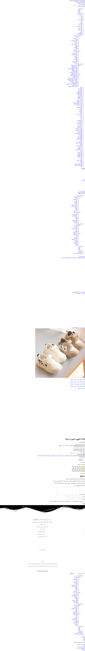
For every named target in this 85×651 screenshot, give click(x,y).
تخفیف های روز (82, 256)
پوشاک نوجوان (80, 63)
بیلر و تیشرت (80, 29)
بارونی (81, 15)
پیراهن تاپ (80, 89)
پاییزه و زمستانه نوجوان (75, 74)
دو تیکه (81, 115)
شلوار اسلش (80, 131)
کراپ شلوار (80, 152)
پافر (82, 31)
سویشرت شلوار (79, 129)
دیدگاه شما (82, 494)
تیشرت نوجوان (74, 69)
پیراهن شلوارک (79, 93)
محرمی (81, 159)
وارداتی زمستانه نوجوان (73, 86)
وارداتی (76, 245)
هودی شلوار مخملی (79, 163)
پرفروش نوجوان (74, 67)
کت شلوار (80, 147)
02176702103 (41, 519)
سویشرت (76, 56)
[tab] (81, 458)
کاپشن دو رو (80, 145)
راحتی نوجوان (75, 71)
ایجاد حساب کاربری (81, 644)
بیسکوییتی (80, 24)
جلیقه (81, 106)
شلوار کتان (80, 134)
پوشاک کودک (80, 34)
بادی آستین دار (80, 13)
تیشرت (76, 39)
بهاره (82, 20)
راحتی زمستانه (74, 239)
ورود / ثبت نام (80, 634)
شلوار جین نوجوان (79, 133)
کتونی (81, 151)
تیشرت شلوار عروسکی (78, 102)
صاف (81, 451)
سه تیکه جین (80, 126)
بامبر (82, 16)
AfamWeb (38, 570)
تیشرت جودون (80, 100)
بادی (77, 36)
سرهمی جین (80, 123)
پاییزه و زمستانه (76, 51)
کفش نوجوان (80, 154)
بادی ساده (80, 14)
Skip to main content (81, 0)
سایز (84, 451)
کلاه (79, 12)
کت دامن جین (80, 146)
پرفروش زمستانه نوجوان (72, 79)
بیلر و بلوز (81, 28)
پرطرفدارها (80, 33)
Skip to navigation (73, 0)
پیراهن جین (80, 91)
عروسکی (81, 141)
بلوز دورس (80, 19)
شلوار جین (80, 132)
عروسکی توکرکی (79, 142)
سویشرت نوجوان (74, 81)
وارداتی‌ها (76, 49)
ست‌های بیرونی (74, 43)
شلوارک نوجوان (79, 139)
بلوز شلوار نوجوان (74, 75)
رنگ (84, 449)
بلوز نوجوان (75, 76)
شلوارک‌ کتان (80, 138)
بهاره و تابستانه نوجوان (75, 65)
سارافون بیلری (79, 122)
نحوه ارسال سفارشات (41, 534)
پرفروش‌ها (75, 38)
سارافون (81, 121)
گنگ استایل (75, 232)
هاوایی (81, 161)
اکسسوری (80, 8)
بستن (84, 637)
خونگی (81, 112)
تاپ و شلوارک (80, 98)
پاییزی (81, 32)
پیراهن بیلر (80, 88)
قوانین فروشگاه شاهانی (41, 531)
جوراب (81, 109)
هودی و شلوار (75, 61)
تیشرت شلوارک (74, 40)
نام (84, 496)
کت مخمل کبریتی (79, 149)
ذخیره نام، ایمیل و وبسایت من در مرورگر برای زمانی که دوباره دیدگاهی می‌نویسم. (67, 501)
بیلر (82, 25)
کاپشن (81, 143)
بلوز (82, 18)
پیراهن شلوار (80, 92)
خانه (84, 257)
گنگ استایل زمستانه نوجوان (72, 83)
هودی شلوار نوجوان (79, 165)
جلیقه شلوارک (80, 107)
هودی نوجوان (75, 85)
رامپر (81, 118)
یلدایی (81, 166)
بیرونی (81, 22)
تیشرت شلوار (80, 101)
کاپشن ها (76, 59)
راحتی (76, 42)
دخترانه (81, 113)
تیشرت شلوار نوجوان (78, 103)
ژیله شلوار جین (79, 120)
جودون (81, 108)
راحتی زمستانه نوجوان (73, 80)
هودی (81, 162)
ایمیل (83, 498)
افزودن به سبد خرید (81, 454)
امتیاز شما (82, 485)
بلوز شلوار (75, 234)
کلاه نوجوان (80, 156)
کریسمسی (80, 153)
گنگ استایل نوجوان (74, 72)
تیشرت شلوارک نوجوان (73, 68)
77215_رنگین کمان (81, 327)
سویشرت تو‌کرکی (79, 128)
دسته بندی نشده (79, 114)
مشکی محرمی (79, 160)
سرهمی (76, 45)
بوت (82, 21)
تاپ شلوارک (80, 96)
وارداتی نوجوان (74, 73)
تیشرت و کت (80, 105)
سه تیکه (81, 125)
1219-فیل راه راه (81, 292)
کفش (79, 11)
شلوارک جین (80, 136)
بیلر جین (81, 27)
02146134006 (35, 519)
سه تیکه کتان (80, 127)
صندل (81, 140)
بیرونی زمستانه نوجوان (73, 78)
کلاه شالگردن (80, 155)
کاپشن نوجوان (75, 82)
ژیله (82, 119)
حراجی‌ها (76, 41)
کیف (82, 158)
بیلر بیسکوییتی (80, 26)
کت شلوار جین (79, 148)
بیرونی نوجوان (75, 66)
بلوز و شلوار (75, 53)
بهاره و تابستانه (77, 35)
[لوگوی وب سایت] (77, 178)
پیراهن (81, 87)
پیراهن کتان (80, 94)
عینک (79, 9)
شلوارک (76, 47)
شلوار (76, 46)
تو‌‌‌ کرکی (81, 99)
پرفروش (76, 227)
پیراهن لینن (80, 95)
